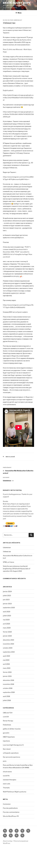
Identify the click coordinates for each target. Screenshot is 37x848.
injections (6, 741)
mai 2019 (6, 660)
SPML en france (8, 562)
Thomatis (6, 788)
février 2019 (7, 672)
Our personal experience (11, 757)
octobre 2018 (7, 688)
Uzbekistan (7, 547)
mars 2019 (6, 668)
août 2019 (6, 656)
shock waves (7, 772)
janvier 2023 (7, 604)
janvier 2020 (7, 636)
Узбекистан (7, 551)
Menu (19, 13)
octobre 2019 (7, 648)
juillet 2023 (7, 595)
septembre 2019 (9, 652)
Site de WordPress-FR (11, 816)
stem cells (6, 784)
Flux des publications (10, 808)
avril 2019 (6, 664)
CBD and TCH (7, 713)
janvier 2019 (7, 676)
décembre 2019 (8, 640)
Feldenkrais (7, 725)
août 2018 (6, 696)
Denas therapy (8, 721)
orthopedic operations (11, 753)
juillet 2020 (7, 616)
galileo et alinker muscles (12, 729)
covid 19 (6, 717)
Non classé (10, 456)
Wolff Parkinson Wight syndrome (14, 792)
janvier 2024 (7, 591)
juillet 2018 (7, 700)
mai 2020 (6, 620)
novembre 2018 (8, 684)
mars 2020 (7, 628)
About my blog (7, 841)
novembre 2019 (8, 644)
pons (4, 761)
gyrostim (6, 733)
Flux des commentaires (11, 812)
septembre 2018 (9, 692)
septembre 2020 (9, 608)
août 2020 (6, 612)
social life (6, 776)
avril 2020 (6, 624)
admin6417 (18, 20)
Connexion (7, 804)
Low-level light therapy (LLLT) (13, 745)
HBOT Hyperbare (9, 737)
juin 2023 (6, 600)
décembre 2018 (8, 680)
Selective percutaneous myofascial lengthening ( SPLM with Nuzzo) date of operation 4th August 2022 (16, 568)
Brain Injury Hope (17, 2)
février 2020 (7, 632)
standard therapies (9, 780)
